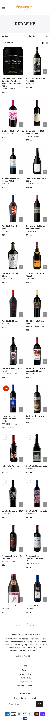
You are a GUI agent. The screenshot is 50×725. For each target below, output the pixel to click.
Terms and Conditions (25, 685)
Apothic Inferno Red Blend (11, 227)
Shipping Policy (25, 682)
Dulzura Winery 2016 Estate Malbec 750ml (35, 132)
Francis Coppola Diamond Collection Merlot (10, 418)
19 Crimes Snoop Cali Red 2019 (35, 79)
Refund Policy (25, 678)
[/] (25, 7)
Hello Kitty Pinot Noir (11, 466)
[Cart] (46, 8)
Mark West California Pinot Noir (35, 274)
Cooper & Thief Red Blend (10, 274)
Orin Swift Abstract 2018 (36, 511)
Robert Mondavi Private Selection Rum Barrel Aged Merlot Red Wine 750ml (12, 82)
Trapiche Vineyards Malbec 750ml (10, 179)
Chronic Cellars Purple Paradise (12, 369)
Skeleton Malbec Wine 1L (13, 131)
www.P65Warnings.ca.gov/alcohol (24, 650)
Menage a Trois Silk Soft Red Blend (12, 557)
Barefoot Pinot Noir (10, 606)
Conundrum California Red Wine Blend (35, 227)
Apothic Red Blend (10, 321)
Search (25, 670)
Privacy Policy (25, 674)
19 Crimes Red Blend (35, 416)
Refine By (31, 36)
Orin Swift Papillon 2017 (12, 511)
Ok (39, 704)
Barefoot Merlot (33, 606)
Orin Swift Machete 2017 (36, 466)
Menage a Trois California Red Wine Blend (34, 558)
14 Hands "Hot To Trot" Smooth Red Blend (36, 369)
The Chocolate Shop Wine (35, 322)
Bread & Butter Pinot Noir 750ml (37, 179)
